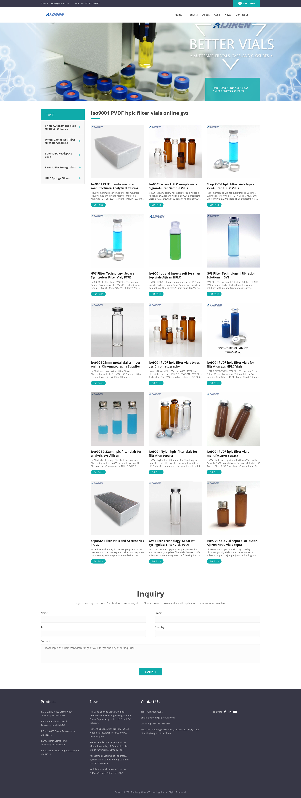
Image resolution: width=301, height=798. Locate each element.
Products (192, 14)
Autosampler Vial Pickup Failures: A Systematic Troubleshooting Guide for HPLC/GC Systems (109, 759)
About (206, 14)
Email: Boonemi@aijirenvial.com (55, 3)
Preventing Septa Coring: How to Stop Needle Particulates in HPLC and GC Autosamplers (109, 732)
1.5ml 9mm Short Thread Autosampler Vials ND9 (54, 723)
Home (178, 14)
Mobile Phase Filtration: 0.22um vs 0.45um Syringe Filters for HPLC (108, 771)
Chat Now (249, 3)
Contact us (242, 14)
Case (217, 14)
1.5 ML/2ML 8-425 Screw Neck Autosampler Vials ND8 (56, 713)
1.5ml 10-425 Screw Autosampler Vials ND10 (58, 733)
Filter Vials (234, 87)
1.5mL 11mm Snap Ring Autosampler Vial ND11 (60, 752)
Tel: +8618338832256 (152, 711)
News (228, 14)
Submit (150, 671)
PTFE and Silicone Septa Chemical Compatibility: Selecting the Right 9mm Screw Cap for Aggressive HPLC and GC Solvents (110, 717)
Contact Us (150, 701)
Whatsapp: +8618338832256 (87, 3)
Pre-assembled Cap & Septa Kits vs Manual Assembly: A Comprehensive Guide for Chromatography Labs (109, 746)
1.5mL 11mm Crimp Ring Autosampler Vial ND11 (54, 742)
